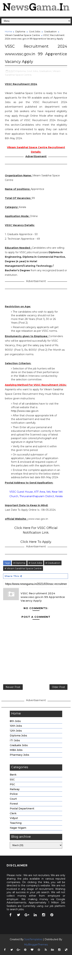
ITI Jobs (15, 740)
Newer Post (13, 687)
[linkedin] (35, 915)
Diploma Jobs (18, 735)
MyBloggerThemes (36, 944)
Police (14, 793)
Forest (14, 803)
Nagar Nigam (18, 827)
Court (13, 798)
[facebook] (10, 915)
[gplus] (27, 915)
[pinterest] (52, 915)
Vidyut (14, 818)
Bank (13, 774)
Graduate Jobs (19, 745)
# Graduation (52, 562)
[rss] (45, 949)
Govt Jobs (34, 31)
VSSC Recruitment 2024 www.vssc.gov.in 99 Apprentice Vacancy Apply (43, 597)
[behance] (52, 949)
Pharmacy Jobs (19, 754)
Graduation (50, 31)
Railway (15, 789)
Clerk (13, 813)
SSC (12, 779)
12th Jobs (16, 730)
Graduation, (45, 71)
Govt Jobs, (32, 71)
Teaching (15, 823)
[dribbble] (39, 949)
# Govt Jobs (35, 562)
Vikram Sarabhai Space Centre (22, 35)
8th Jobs (15, 721)
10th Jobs (16, 725)
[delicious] (66, 949)
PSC (12, 784)
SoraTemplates (33, 939)
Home (8, 31)
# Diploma (19, 562)
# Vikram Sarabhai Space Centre (23, 568)
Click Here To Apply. (36, 542)
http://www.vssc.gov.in (24, 411)
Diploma (20, 31)
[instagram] (43, 915)
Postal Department (22, 808)
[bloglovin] (32, 949)
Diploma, (21, 71)
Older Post (58, 687)
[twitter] (18, 915)
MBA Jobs (16, 750)
